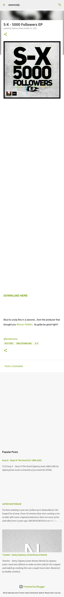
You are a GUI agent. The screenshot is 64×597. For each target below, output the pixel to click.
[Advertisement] (32, 409)
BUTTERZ (9, 343)
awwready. (14, 4)
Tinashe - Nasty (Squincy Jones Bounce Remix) (24, 555)
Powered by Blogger (34, 586)
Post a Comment (14, 366)
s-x (36, 343)
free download (24, 343)
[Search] (60, 4)
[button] (5, 34)
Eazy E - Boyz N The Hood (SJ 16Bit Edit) (22, 460)
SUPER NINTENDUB (11, 504)
